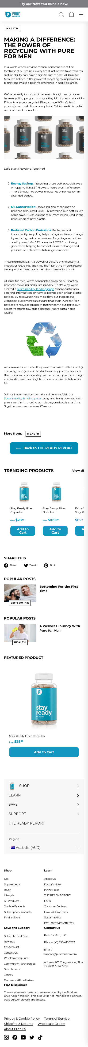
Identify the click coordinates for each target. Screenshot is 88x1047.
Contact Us (11, 952)
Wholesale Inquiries (16, 958)
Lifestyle (9, 895)
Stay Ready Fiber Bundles (54, 510)
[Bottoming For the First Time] (20, 593)
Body (7, 890)
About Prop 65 (15, 1029)
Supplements (12, 884)
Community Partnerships (19, 963)
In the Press (51, 890)
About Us (50, 878)
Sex (6, 878)
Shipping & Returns (18, 1024)
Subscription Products (17, 912)
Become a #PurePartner (19, 980)
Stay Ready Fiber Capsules (27, 736)
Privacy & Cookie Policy (22, 1018)
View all (78, 470)
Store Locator (12, 969)
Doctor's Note (52, 884)
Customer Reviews (55, 906)
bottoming (20, 602)
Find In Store (12, 917)
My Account (11, 947)
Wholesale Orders (51, 1024)
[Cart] (71, 14)
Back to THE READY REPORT (47, 448)
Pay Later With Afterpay (59, 923)
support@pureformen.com (60, 954)
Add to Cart (44, 752)
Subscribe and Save (16, 936)
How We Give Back (56, 912)
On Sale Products (14, 906)
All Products (11, 901)
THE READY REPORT (57, 895)
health (12, 28)
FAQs (47, 901)
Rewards (9, 941)
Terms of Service (57, 1018)
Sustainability (52, 917)
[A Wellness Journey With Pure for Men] (20, 633)
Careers (8, 974)
